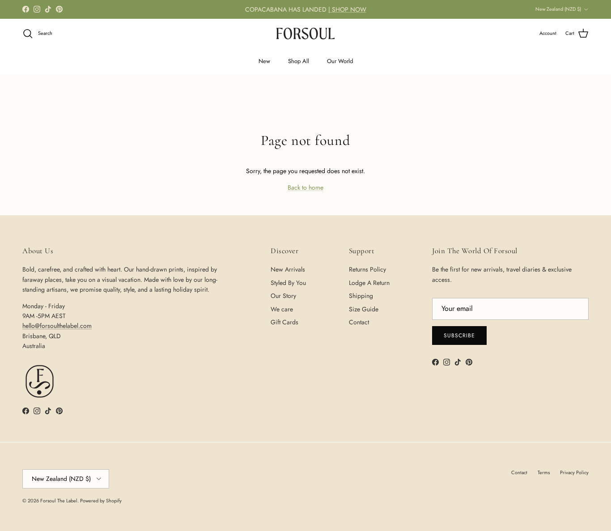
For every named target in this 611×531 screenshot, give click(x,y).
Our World (340, 61)
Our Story (283, 295)
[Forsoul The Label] (305, 33)
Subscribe (459, 335)
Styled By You (288, 282)
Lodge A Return (369, 282)
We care (282, 309)
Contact (359, 322)
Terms (544, 472)
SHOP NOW (349, 9)
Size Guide (363, 309)
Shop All (298, 61)
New (264, 61)
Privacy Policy (574, 472)
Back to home (305, 187)
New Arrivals (288, 269)
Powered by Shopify (101, 500)
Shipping (361, 295)
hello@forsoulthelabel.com (57, 325)
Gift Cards (284, 322)
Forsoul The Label (58, 500)
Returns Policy (367, 269)
